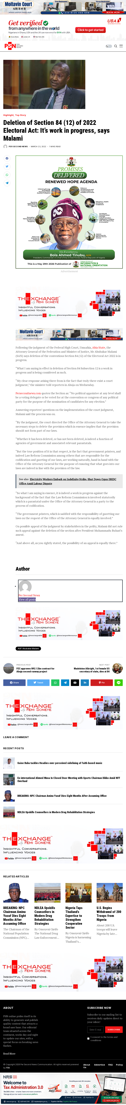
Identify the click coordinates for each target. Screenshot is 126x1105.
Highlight (8, 115)
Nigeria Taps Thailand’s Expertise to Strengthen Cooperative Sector (74, 917)
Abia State (98, 347)
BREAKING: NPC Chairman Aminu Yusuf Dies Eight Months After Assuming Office (62, 795)
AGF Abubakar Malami (28, 648)
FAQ (110, 1065)
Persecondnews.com (28, 393)
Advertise (99, 1065)
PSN (8, 1067)
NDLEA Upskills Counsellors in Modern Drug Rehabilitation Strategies (56, 812)
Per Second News (18, 147)
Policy (119, 1065)
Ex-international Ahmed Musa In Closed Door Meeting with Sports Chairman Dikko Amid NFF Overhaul (68, 779)
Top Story (20, 115)
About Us (86, 1066)
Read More (9, 1053)
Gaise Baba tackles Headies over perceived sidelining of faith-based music (59, 763)
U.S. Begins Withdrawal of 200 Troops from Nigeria (109, 914)
